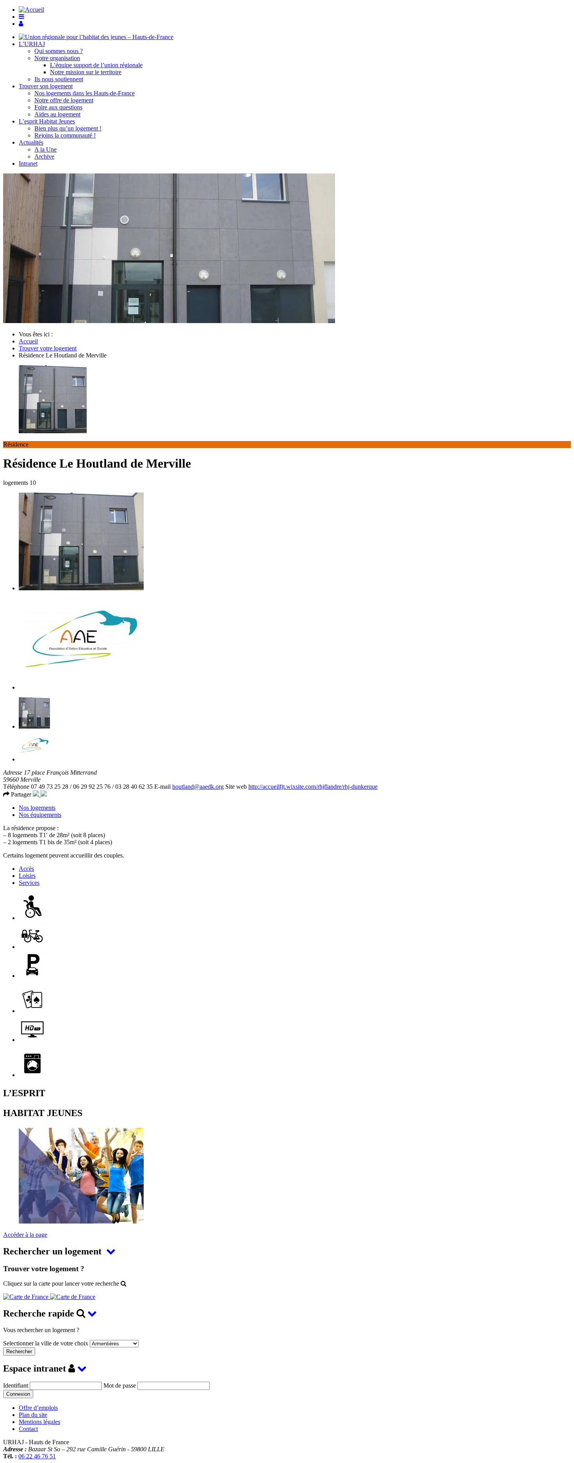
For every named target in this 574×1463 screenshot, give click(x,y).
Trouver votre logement (48, 348)
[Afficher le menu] (21, 16)
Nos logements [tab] (37, 807)
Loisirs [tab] (27, 875)
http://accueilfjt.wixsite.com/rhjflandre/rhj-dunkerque (313, 786)
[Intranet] (21, 23)
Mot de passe (119, 1385)
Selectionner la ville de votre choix (46, 1343)
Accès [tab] (26, 868)
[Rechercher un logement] (49, 1296)
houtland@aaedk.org (198, 786)
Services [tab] (29, 882)
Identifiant (15, 1385)
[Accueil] (96, 37)
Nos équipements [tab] (40, 814)
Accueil (28, 341)
